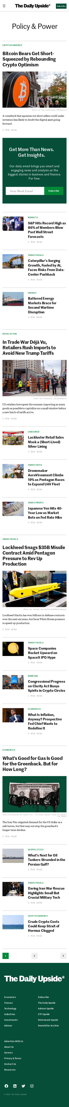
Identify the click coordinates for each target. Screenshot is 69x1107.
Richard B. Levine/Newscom (55, 398)
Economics (34, 709)
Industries (35, 465)
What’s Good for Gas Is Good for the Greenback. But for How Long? (32, 763)
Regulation (9, 334)
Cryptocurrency (12, 45)
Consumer (33, 432)
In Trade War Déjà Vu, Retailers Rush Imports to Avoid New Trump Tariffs (29, 347)
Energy (32, 293)
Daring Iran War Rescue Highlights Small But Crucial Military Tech (46, 893)
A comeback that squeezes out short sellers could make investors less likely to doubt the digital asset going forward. (33, 119)
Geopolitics (36, 850)
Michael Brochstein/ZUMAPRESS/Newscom (50, 609)
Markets (33, 217)
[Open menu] (5, 6)
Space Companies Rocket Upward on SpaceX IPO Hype (42, 653)
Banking (33, 676)
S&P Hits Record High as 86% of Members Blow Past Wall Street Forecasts (47, 229)
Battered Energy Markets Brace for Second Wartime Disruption (42, 305)
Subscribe (53, 191)
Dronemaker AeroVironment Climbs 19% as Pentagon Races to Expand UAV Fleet (46, 477)
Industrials (36, 255)
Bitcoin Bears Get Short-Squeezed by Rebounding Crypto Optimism (29, 59)
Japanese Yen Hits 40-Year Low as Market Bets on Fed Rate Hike (45, 513)
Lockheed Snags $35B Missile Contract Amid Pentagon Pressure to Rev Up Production (33, 555)
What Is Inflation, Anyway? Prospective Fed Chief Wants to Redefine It (45, 721)
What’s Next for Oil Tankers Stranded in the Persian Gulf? (46, 859)
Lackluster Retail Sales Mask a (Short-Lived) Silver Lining (46, 442)
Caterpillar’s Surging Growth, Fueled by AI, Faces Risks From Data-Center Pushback (46, 267)
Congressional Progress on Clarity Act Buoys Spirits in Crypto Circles (46, 686)
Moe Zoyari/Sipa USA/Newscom (54, 110)
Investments (36, 503)
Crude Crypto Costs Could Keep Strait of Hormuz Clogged (43, 926)
